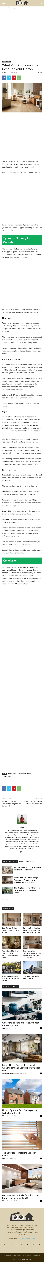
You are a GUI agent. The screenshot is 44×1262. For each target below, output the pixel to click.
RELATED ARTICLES (10, 862)
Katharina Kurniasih (8, 1073)
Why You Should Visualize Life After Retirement (33, 802)
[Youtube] (39, 1245)
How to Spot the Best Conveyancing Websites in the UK (19, 1111)
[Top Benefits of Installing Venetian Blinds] (22, 1135)
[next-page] (7, 898)
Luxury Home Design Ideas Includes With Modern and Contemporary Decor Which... (21, 1068)
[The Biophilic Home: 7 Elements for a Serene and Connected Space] (7, 890)
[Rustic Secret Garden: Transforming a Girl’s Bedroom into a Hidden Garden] (11, 942)
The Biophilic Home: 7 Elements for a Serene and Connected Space (27, 890)
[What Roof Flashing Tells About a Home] (32, 967)
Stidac (6, 73)
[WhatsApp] (19, 78)
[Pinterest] (14, 78)
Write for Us (36, 1256)
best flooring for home (24, 773)
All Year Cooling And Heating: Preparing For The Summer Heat (11, 803)
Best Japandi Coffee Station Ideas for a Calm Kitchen (10, 930)
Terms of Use (17, 1256)
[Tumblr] (28, 1245)
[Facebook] (4, 78)
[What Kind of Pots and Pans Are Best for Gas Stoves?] (22, 1005)
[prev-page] (3, 898)
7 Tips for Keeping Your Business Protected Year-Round (11, 978)
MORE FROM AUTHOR (26, 862)
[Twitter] (9, 78)
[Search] (41, 3)
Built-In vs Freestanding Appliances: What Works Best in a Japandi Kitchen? (32, 930)
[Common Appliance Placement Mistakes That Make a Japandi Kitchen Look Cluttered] (32, 942)
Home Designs (12, 8)
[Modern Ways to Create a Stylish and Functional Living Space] (7, 870)
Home (4, 8)
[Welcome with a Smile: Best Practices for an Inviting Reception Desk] (22, 1178)
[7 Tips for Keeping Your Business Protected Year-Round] (11, 967)
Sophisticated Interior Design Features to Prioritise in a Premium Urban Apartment (26, 880)
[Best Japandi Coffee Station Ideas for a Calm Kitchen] (11, 919)
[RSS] (22, 1245)
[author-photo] (22, 824)
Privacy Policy (27, 1256)
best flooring (11, 773)
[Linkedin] (22, 852)
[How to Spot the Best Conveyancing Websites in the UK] (22, 1093)
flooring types (7, 776)
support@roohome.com (26, 1239)
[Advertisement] (22, 38)
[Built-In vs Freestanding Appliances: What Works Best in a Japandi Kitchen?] (32, 919)
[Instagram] (10, 1245)
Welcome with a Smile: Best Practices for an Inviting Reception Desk (21, 1196)
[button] (3, 3)
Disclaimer (7, 1256)
